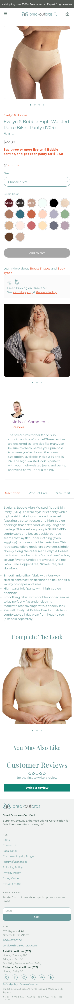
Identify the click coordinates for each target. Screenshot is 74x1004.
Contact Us (10, 845)
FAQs (6, 840)
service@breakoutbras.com (20, 945)
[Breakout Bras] (37, 14)
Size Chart (63, 493)
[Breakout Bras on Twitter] (6, 977)
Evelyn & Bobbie (15, 115)
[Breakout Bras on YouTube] (42, 977)
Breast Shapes (40, 268)
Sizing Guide (11, 878)
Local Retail (10, 851)
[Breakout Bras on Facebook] (15, 977)
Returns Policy (46, 292)
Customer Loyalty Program (20, 856)
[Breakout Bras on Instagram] (24, 977)
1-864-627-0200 (12, 940)
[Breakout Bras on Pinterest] (33, 977)
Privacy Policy (12, 872)
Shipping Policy (13, 867)
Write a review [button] (37, 788)
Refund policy (10, 984)
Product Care (38, 493)
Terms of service (29, 984)
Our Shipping (23, 292)
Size (6, 173)
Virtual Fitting (12, 883)
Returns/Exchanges (15, 861)
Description (12, 493)
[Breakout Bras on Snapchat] (51, 977)
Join (37, 917)
